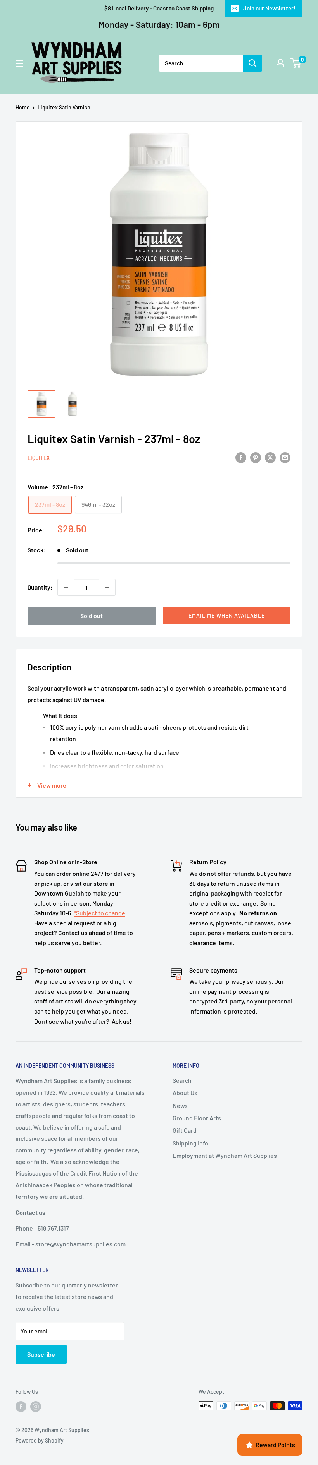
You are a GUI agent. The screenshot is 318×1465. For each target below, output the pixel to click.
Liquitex (39, 458)
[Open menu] (19, 63)
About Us (185, 1092)
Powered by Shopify (40, 1440)
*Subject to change (99, 912)
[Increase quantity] (107, 587)
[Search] (252, 63)
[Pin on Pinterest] (255, 457)
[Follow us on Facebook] (21, 1406)
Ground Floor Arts (197, 1117)
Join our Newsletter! (269, 8)
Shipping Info (190, 1143)
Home (23, 107)
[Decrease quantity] (66, 587)
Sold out (91, 615)
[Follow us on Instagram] (35, 1406)
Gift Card (185, 1130)
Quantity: (40, 587)
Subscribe (41, 1354)
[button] (226, 616)
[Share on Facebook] (240, 457)
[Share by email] (285, 457)
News (180, 1105)
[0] (296, 63)
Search (182, 1080)
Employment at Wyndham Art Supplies (225, 1155)
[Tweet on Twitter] (270, 457)
